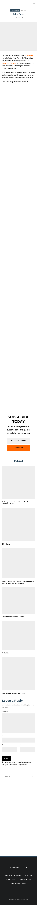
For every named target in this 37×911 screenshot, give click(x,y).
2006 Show (6, 544)
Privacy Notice (11, 879)
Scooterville (29, 55)
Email (4, 745)
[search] (33, 776)
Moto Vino (5, 653)
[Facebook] (23, 868)
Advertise (17, 875)
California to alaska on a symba (13, 617)
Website (22, 745)
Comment (5, 712)
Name (4, 736)
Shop (24, 884)
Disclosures (15, 884)
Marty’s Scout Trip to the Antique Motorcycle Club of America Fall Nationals (18, 582)
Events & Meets (15, 10)
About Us (8, 875)
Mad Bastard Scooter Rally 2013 (13, 693)
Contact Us (28, 875)
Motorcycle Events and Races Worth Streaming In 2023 (15, 503)
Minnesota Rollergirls (9, 63)
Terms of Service (25, 879)
